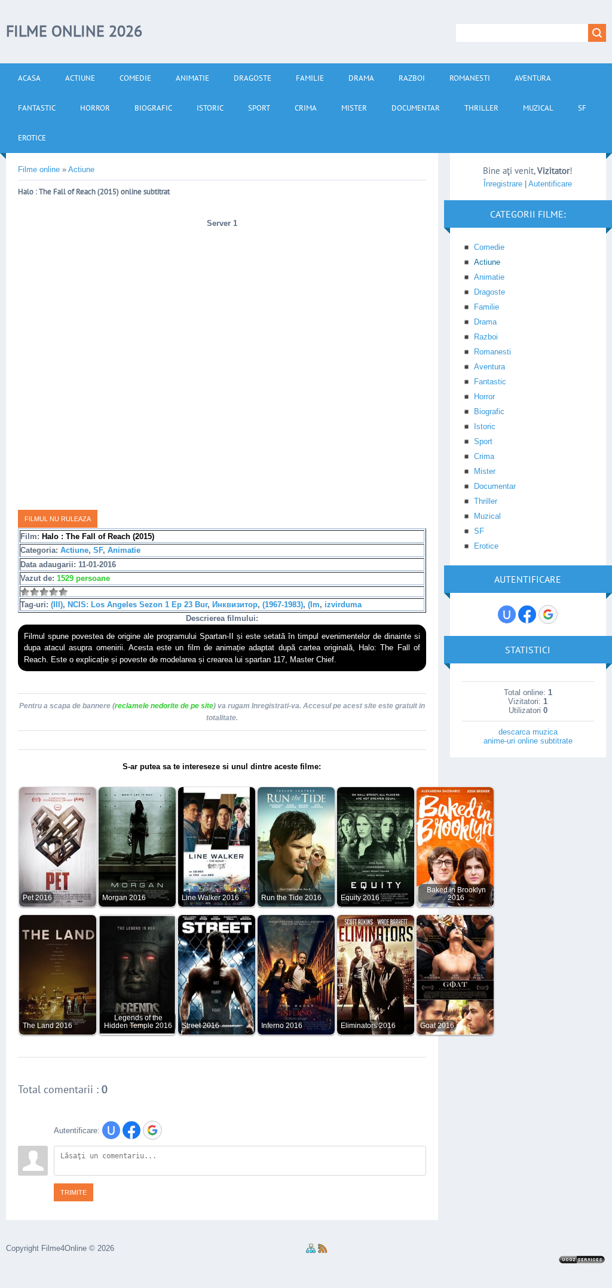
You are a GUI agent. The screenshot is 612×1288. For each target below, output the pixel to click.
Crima (484, 456)
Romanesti (492, 351)
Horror (484, 396)
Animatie (124, 550)
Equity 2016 (360, 897)
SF (98, 550)
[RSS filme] (323, 1250)
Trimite (73, 1192)
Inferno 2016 (281, 1025)
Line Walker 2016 (210, 897)
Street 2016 (200, 1025)
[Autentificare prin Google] (152, 1130)
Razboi (486, 336)
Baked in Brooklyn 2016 (456, 893)
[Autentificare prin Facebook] (131, 1130)
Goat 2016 (437, 1025)
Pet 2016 (37, 897)
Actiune (74, 550)
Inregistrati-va (275, 706)
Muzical (487, 516)
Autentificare (550, 183)
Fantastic (490, 381)
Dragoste (489, 291)
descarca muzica (528, 731)
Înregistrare (503, 183)
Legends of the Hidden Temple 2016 (138, 1021)
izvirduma (343, 604)
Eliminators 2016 (368, 1025)
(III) (57, 604)
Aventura (489, 366)
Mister (484, 471)
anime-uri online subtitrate (528, 740)
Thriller (485, 501)
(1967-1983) (282, 604)
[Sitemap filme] (311, 1250)
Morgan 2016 (124, 897)
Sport (483, 441)
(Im (314, 604)
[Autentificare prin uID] (111, 1130)
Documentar (495, 486)
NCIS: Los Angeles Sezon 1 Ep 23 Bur (137, 604)
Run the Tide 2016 (291, 897)
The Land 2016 (47, 1025)
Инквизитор (235, 604)
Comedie (489, 247)
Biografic (489, 411)
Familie (486, 306)
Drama (485, 321)
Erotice (486, 545)
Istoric (484, 426)
